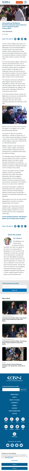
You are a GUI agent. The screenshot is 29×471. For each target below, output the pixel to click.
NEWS (14, 405)
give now (19, 2)
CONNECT (14, 403)
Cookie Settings (14, 460)
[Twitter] (18, 39)
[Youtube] (7, 445)
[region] (14, 460)
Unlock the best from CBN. (10, 283)
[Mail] (22, 39)
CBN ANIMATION (14, 411)
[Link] (25, 39)
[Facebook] (15, 39)
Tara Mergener (7, 31)
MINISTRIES (15, 394)
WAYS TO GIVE (14, 400)
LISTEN (14, 414)
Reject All (14, 464)
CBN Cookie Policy (9, 457)
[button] (25, 2)
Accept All (14, 468)
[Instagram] (16, 445)
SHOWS (14, 408)
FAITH (14, 397)
